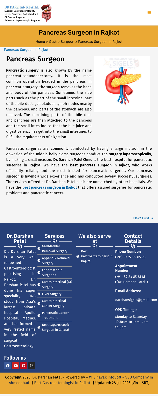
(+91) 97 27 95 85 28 (130, 257)
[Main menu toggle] (149, 12)
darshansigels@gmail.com (136, 300)
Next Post (143, 218)
